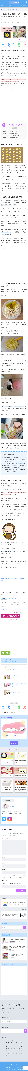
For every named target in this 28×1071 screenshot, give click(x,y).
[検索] (24, 927)
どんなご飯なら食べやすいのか (10, 137)
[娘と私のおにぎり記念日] (12, 695)
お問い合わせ (20, 1067)
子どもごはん (7, 659)
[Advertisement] (14, 105)
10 (6, 1048)
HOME (14, 1064)
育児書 (24, 6)
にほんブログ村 (12, 598)
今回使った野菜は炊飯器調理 (10, 133)
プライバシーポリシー (10, 1067)
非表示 (14, 128)
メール (4, 863)
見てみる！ (14, 743)
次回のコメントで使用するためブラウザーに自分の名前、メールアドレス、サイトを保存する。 (15, 876)
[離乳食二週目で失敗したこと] (13, 672)
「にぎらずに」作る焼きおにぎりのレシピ (13, 135)
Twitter (4, 821)
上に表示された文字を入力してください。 (13, 883)
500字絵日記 (19, 6)
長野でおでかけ (4, 6)
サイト (3, 869)
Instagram (10, 821)
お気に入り (11, 6)
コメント (5, 838)
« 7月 (2, 1057)
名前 (3, 857)
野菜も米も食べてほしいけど (10, 131)
